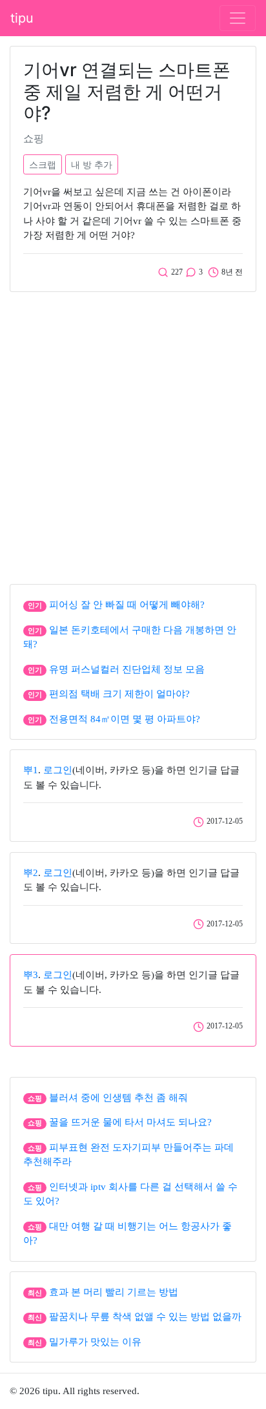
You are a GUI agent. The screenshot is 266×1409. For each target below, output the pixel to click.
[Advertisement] (133, 435)
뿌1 (30, 770)
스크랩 (42, 164)
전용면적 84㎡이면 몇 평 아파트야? (124, 719)
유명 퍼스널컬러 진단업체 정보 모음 (127, 669)
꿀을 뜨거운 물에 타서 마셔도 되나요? (130, 1122)
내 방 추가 (91, 164)
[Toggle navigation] (238, 18)
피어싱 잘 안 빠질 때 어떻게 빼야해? (127, 605)
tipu (22, 18)
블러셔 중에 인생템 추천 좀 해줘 (118, 1097)
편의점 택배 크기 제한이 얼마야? (119, 694)
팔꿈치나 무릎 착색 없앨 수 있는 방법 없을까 (145, 1316)
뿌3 (30, 975)
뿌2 (30, 873)
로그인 (57, 770)
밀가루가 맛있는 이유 (95, 1342)
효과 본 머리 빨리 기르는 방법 (113, 1292)
